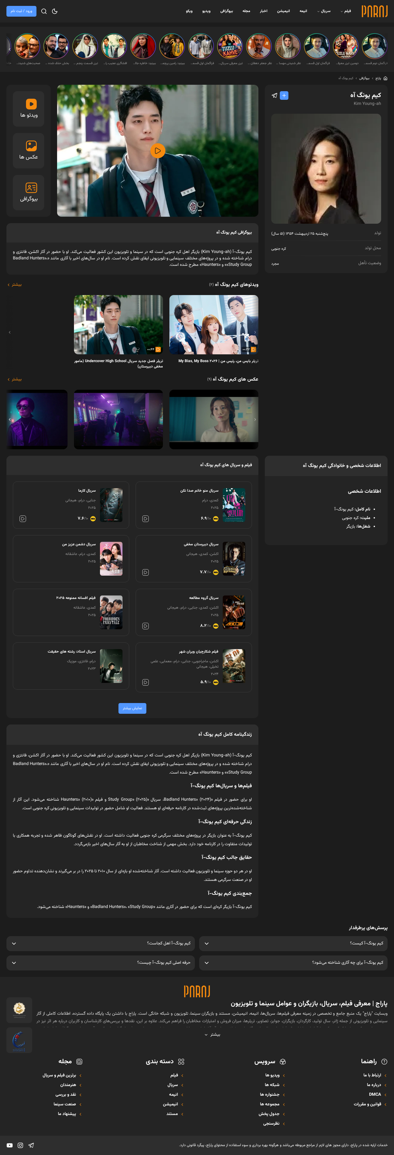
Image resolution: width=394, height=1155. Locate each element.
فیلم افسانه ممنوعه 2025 (76, 598)
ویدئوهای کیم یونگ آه (233, 285)
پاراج (378, 78)
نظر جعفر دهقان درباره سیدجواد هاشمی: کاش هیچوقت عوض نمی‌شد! (259, 63)
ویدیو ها (272, 1075)
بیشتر (17, 285)
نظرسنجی (271, 1124)
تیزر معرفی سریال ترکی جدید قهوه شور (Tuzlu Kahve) (230, 63)
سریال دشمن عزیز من (79, 544)
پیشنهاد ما (67, 1114)
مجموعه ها (270, 1104)
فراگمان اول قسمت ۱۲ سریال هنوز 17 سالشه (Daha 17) (201, 63)
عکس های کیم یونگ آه (232, 379)
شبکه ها (272, 1085)
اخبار (263, 11)
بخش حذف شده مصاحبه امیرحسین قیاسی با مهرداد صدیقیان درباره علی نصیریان (56, 63)
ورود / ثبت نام (21, 11)
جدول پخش (269, 1114)
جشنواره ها (270, 1095)
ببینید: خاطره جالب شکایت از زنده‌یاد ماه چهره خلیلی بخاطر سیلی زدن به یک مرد (143, 63)
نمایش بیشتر (132, 708)
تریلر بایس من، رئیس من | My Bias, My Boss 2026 (218, 361)
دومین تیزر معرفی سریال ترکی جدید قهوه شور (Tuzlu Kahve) (346, 63)
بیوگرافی (226, 11)
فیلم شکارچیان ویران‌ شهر (198, 651)
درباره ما (374, 1085)
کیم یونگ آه (346, 78)
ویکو (189, 11)
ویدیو (206, 11)
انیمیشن (283, 11)
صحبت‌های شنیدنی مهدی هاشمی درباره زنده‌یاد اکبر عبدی (28, 63)
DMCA (375, 1095)
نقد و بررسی (65, 1095)
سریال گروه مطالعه (203, 598)
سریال (325, 11)
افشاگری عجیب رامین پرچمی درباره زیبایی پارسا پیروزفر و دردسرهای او (114, 63)
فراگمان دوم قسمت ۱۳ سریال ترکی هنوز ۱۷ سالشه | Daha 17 (375, 63)
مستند (172, 1114)
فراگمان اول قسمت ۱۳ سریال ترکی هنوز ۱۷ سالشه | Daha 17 (317, 63)
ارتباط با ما (372, 1075)
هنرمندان (68, 1085)
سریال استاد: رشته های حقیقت (72, 651)
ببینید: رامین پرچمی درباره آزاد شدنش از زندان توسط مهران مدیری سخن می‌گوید (172, 63)
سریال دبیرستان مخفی (201, 544)
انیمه (303, 11)
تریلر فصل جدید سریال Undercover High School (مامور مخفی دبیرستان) (118, 364)
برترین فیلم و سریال (59, 1075)
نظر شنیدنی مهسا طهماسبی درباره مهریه (288, 63)
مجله (246, 11)
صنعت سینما (65, 1104)
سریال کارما (87, 491)
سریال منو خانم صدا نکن (199, 491)
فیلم (347, 11)
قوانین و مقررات (367, 1104)
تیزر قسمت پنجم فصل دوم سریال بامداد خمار (85, 63)
